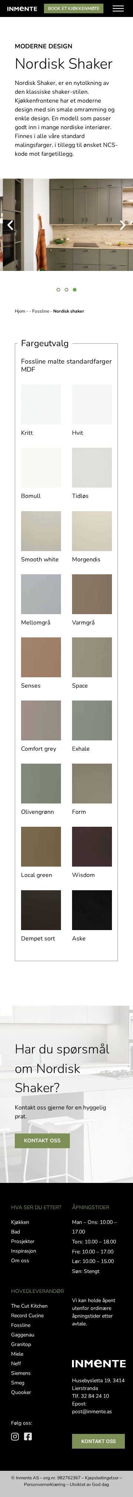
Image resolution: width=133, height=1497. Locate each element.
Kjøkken (20, 1222)
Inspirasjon (23, 1251)
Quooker (21, 1392)
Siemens (21, 1373)
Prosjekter (22, 1241)
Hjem (20, 311)
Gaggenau (22, 1334)
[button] (10, 224)
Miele (17, 1353)
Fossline (42, 311)
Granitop (21, 1344)
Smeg (17, 1382)
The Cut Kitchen (29, 1306)
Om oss (20, 1260)
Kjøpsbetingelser (102, 1478)
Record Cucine (27, 1315)
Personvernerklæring (44, 1484)
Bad (15, 1231)
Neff (16, 1363)
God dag (100, 1484)
